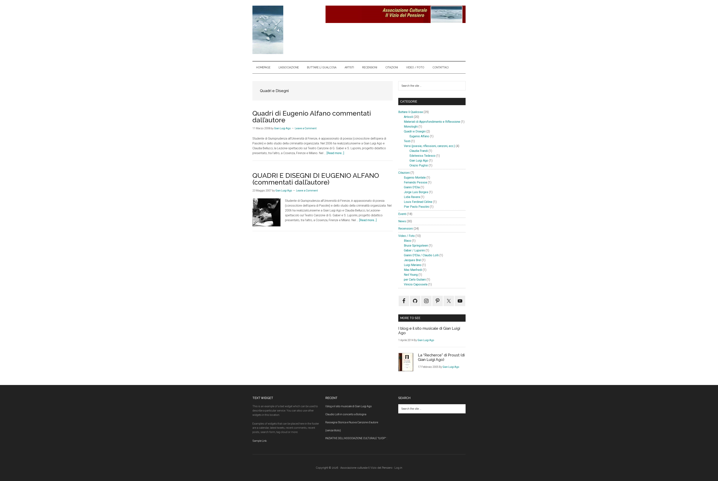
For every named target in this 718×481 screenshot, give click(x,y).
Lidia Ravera (412, 197)
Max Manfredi (413, 270)
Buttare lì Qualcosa (410, 112)
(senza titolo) (333, 430)
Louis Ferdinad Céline (418, 202)
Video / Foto (406, 236)
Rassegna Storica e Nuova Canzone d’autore (351, 422)
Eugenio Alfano (419, 136)
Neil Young (411, 274)
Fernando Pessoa (415, 182)
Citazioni (404, 172)
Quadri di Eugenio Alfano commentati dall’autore (311, 116)
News (402, 221)
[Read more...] (335, 153)
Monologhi (411, 126)
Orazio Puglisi (418, 165)
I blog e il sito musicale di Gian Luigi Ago (348, 406)
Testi (407, 141)
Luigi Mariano (412, 265)
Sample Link (259, 440)
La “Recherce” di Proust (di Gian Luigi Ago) (441, 357)
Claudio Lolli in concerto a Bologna (345, 414)
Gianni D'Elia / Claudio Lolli (421, 255)
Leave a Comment (306, 128)
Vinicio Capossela (415, 284)
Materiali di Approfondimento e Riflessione (432, 121)
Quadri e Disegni (415, 131)
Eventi (402, 214)
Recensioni (405, 228)
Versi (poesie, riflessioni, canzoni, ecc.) (429, 146)
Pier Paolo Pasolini (416, 206)
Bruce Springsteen (416, 245)
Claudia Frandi (418, 151)
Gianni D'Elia (412, 187)
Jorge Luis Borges (416, 192)
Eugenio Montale (415, 177)
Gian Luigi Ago (418, 160)
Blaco (407, 240)
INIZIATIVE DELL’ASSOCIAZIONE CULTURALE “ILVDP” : (356, 438)
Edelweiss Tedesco (422, 155)
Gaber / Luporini (414, 250)
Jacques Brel (412, 260)
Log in (398, 467)
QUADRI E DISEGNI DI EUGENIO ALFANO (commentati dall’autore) (315, 178)
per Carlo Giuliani (415, 279)
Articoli (408, 117)
